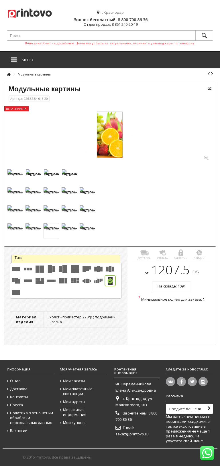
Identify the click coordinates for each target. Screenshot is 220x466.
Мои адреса (74, 401)
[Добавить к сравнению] (209, 88)
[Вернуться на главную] (8, 74)
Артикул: (16, 98)
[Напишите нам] (207, 453)
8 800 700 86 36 (133, 19)
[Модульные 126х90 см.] (87, 269)
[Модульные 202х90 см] (98, 281)
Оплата (162, 258)
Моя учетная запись (78, 369)
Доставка (144, 258)
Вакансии (19, 430)
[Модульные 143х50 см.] (28, 281)
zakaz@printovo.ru (132, 434)
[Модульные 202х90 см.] (87, 281)
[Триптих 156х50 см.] (28, 269)
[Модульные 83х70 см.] (40, 269)
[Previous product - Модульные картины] (209, 73)
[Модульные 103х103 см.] (75, 269)
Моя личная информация (74, 412)
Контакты (19, 396)
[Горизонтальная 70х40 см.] (16, 292)
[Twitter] (192, 381)
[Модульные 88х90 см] (63, 269)
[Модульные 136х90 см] (16, 281)
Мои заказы (74, 380)
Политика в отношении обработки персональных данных (31, 418)
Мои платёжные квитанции (78, 391)
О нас (15, 380)
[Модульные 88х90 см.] (51, 269)
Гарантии (181, 258)
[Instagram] (203, 381)
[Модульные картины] (15, 177)
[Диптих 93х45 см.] (16, 269)
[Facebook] (181, 381)
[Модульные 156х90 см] (75, 281)
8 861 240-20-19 (125, 24)
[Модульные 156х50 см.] (51, 281)
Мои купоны (74, 422)
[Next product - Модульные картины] (212, 73)
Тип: (19, 257)
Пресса (16, 404)
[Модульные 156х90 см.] (63, 281)
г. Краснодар (112, 12)
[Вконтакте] (170, 381)
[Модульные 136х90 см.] (110, 269)
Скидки (199, 258)
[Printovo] (29, 12)
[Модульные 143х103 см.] (40, 281)
